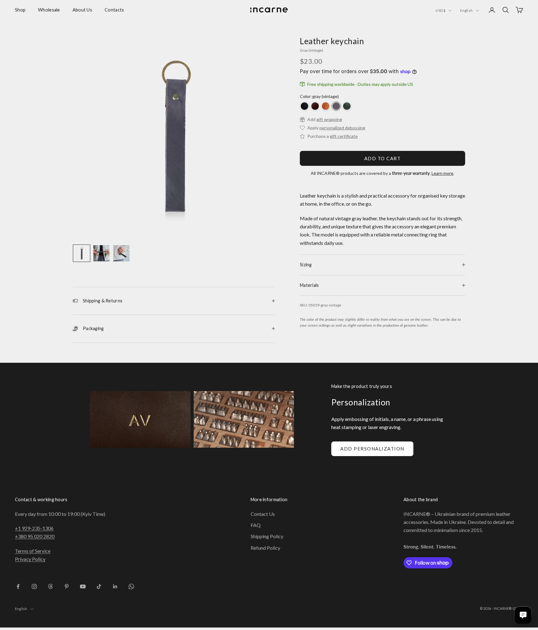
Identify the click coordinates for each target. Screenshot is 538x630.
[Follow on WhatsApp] (131, 586)
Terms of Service (32, 551)
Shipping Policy (267, 536)
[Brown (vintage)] (315, 106)
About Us (82, 9)
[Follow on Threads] (50, 586)
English (466, 10)
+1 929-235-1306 (34, 528)
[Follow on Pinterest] (67, 586)
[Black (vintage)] (304, 106)
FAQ (256, 525)
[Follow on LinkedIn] (115, 586)
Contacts (114, 9)
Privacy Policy (30, 559)
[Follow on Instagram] (34, 586)
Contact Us (263, 514)
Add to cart (382, 158)
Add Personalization (372, 448)
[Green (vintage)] (347, 106)
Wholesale (49, 9)
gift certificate (344, 136)
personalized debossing (342, 127)
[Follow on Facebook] (18, 586)
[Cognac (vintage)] (325, 106)
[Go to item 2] (101, 253)
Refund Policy (265, 548)
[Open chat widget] (523, 615)
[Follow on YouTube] (83, 586)
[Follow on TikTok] (99, 586)
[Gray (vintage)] (336, 106)
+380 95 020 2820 (34, 536)
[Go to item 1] (81, 253)
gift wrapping (329, 119)
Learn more (442, 173)
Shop (20, 9)
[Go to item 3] (121, 253)
